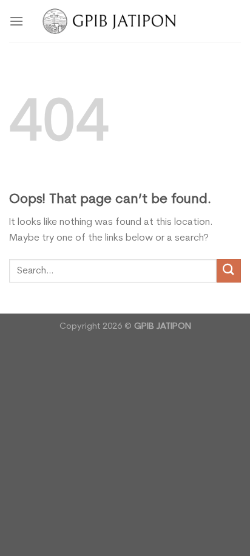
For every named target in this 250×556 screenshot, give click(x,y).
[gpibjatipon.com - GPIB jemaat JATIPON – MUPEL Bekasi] (125, 21)
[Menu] (16, 21)
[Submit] (229, 271)
